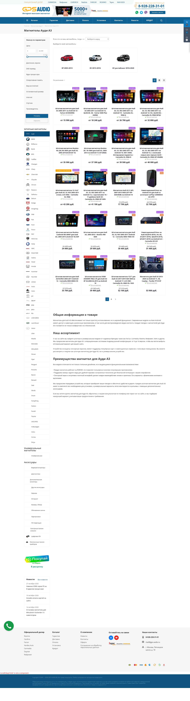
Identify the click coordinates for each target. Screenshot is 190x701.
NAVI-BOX (121, 2)
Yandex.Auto (29, 645)
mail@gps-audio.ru (153, 642)
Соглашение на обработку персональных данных (91, 646)
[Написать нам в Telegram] (141, 12)
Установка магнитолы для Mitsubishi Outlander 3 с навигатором (36, 612)
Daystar (27, 651)
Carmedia (27, 648)
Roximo (27, 636)
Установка (56, 645)
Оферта (83, 642)
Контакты (84, 639)
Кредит (55, 648)
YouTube (116, 637)
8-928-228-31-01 (151, 5)
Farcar (26, 642)
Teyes (112, 2)
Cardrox (27, 639)
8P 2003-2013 (67, 68)
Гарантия (56, 636)
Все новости (43, 579)
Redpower (63, 2)
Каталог (56, 632)
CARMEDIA (52, 2)
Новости (83, 636)
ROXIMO (103, 2)
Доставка (56, 639)
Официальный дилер (34, 632)
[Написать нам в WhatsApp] (137, 12)
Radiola (84, 2)
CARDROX (74, 2)
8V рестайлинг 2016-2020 (123, 68)
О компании (86, 632)
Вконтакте (111, 637)
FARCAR (93, 2)
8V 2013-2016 (95, 68)
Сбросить (37, 121)
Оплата (55, 642)
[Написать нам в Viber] (145, 12)
